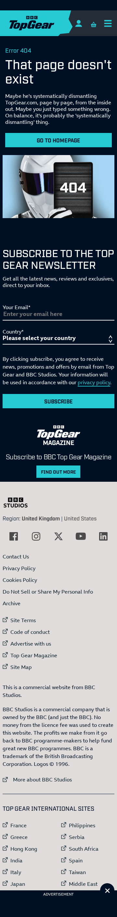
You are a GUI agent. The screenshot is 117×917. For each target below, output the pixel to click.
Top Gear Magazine (33, 655)
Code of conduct (30, 632)
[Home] (44, 23)
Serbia (76, 837)
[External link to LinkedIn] (103, 536)
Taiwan (77, 872)
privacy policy (94, 382)
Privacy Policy (19, 568)
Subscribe (58, 401)
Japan (17, 884)
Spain (76, 860)
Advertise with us (30, 643)
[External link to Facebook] (13, 536)
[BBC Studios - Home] (19, 502)
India (16, 860)
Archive (11, 603)
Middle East (83, 884)
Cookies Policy (20, 580)
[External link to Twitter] (58, 536)
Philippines (82, 825)
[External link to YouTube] (81, 536)
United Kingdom (41, 518)
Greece (19, 837)
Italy (15, 872)
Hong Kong (23, 848)
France (18, 825)
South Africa (83, 848)
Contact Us (16, 556)
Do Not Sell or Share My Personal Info (48, 591)
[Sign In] (78, 23)
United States (80, 518)
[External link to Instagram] (36, 536)
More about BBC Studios (37, 779)
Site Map (21, 667)
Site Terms (23, 620)
